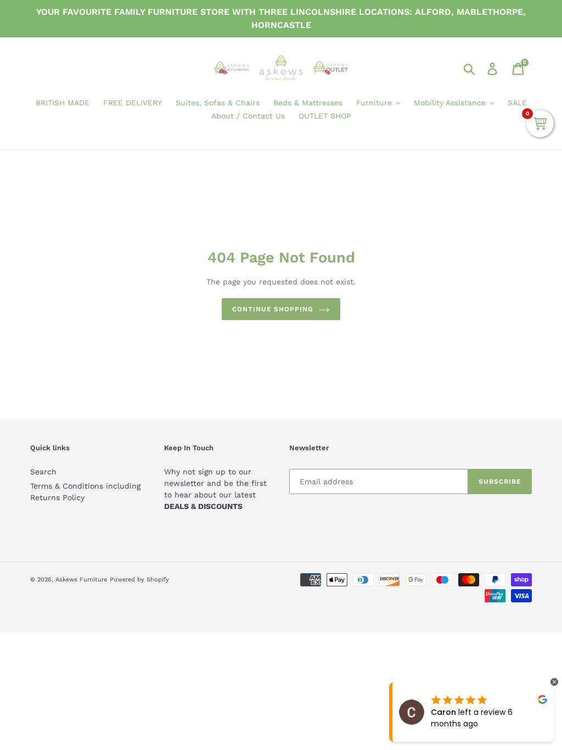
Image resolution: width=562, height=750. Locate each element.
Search (43, 471)
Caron (443, 712)
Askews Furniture (81, 579)
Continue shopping (272, 309)
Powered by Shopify (139, 579)
